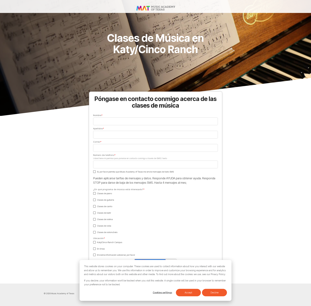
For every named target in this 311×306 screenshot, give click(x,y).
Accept (188, 292)
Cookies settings (162, 292)
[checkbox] (155, 213)
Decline (215, 292)
